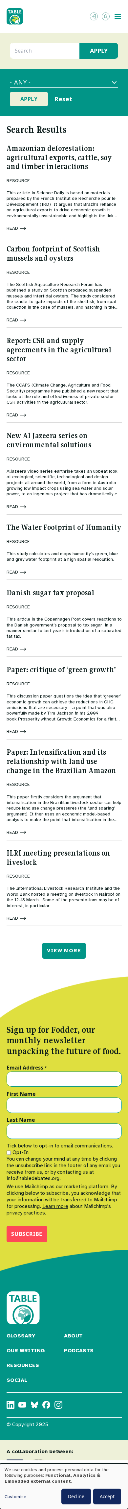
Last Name (21, 1120)
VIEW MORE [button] (64, 950)
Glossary (21, 1335)
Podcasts (79, 1350)
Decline (76, 1496)
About (73, 1335)
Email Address (27, 1068)
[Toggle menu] (118, 16)
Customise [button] (15, 1496)
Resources (23, 1365)
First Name (21, 1094)
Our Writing (26, 1350)
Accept (107, 1496)
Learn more (55, 1206)
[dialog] (64, 1486)
